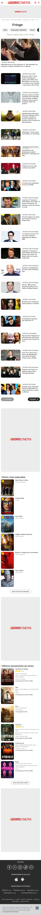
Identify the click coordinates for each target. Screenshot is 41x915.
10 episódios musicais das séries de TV (29, 319)
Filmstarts (16, 890)
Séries (7, 19)
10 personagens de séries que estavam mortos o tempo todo (31, 218)
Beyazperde (8, 893)
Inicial (3, 19)
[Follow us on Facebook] (9, 867)
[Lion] (7, 713)
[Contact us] (31, 867)
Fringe (32, 19)
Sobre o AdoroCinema (8, 899)
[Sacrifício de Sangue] (7, 676)
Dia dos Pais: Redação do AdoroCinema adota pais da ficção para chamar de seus (31, 338)
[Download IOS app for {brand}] (17, 879)
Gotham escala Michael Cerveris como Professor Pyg (30, 269)
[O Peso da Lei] (7, 751)
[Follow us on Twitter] (15, 867)
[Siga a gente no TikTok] (26, 867)
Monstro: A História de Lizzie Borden (26, 552)
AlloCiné (4, 890)
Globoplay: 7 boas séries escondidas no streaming (30, 133)
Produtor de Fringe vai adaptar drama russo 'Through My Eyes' (29, 371)
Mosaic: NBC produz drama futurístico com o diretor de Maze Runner (30, 286)
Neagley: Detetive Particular (23, 534)
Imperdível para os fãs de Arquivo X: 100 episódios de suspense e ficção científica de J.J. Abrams (19, 65)
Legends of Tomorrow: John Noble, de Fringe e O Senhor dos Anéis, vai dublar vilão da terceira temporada (31, 254)
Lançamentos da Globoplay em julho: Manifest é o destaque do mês (30, 152)
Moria (17, 762)
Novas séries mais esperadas (20, 591)
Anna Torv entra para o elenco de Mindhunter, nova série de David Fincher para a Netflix (30, 355)
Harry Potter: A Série (21, 480)
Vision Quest (19, 570)
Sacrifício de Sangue (21, 669)
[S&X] (7, 695)
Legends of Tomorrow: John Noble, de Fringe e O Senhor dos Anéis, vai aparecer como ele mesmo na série (31, 203)
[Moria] (7, 769)
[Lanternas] (7, 732)
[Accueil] (18, 2)
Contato (17, 899)
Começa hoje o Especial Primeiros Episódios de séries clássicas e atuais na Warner (30, 389)
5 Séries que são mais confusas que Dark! (29, 167)
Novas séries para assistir (20, 782)
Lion (16, 706)
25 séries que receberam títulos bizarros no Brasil (30, 302)
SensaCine (30, 890)
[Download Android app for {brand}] (23, 879)
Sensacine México (27, 893)
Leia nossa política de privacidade (16, 911)
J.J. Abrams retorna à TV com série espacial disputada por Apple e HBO (30, 236)
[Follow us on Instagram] (20, 867)
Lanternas (18, 724)
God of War (18, 516)
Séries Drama (26, 19)
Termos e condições (26, 899)
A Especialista (19, 498)
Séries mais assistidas (16, 19)
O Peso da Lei (19, 743)
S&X (16, 687)
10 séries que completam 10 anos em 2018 (30, 183)
